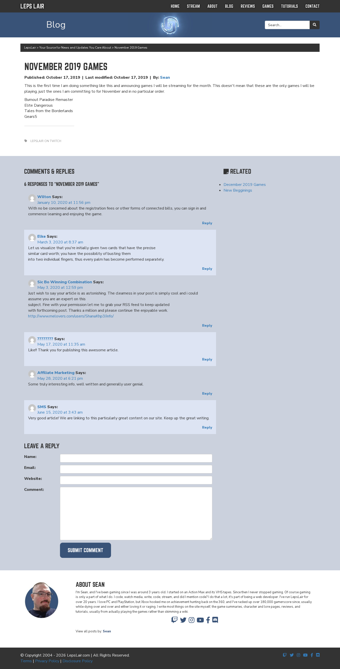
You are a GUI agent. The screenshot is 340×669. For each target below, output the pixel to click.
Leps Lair (32, 6)
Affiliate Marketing (55, 372)
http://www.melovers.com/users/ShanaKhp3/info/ (71, 316)
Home (175, 6)
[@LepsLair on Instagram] (191, 621)
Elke (41, 236)
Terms (26, 661)
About (212, 6)
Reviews (248, 6)
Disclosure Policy (77, 661)
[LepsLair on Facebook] (208, 621)
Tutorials (289, 6)
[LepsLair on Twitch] (174, 621)
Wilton (44, 197)
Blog (229, 6)
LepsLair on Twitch (45, 141)
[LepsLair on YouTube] (200, 621)
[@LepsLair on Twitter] (183, 621)
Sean (165, 77)
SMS (41, 407)
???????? (45, 339)
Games (268, 6)
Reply (207, 223)
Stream (193, 6)
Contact (312, 6)
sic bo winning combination (64, 282)
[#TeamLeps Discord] (215, 621)
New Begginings (238, 190)
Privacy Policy (47, 661)
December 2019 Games (245, 184)
